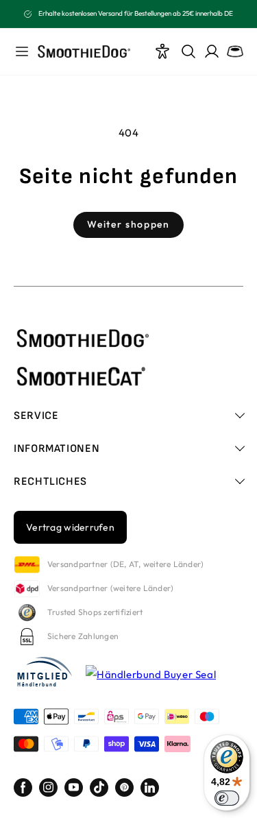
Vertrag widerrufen (70, 527)
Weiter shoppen (128, 224)
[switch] (227, 798)
